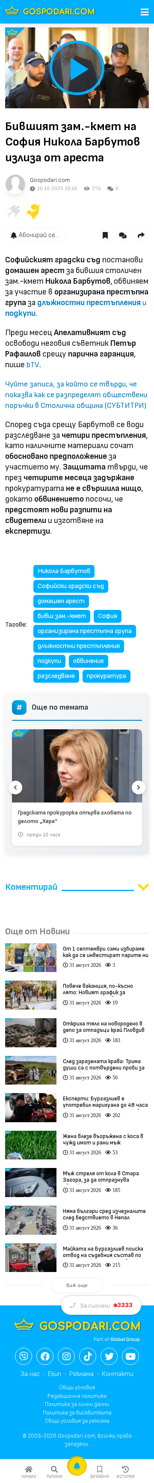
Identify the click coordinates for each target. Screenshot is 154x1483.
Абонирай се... (39, 235)
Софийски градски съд (71, 586)
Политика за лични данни (77, 1404)
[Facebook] (44, 1356)
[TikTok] (87, 1356)
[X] (109, 1356)
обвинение (88, 661)
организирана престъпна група (85, 631)
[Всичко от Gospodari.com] (15, 184)
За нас (30, 1374)
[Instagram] (66, 1356)
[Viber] (23, 1356)
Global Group (125, 1339)
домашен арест (61, 601)
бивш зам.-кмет (62, 616)
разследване (56, 676)
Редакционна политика (77, 1396)
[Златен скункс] (33, 211)
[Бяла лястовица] (13, 211)
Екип (54, 1374)
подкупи (49, 661)
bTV (33, 364)
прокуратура (106, 676)
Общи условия (77, 1387)
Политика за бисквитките (77, 1412)
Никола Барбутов (64, 571)
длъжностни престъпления (79, 646)
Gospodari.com (50, 180)
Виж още (77, 1285)
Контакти (117, 1374)
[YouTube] (130, 1356)
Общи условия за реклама (77, 1421)
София (107, 616)
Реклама (81, 1374)
